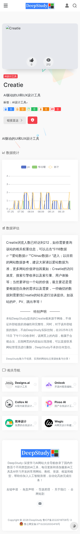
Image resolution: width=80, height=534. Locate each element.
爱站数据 (18, 256)
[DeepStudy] (40, 5)
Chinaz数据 (39, 256)
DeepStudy (35, 519)
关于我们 (60, 489)
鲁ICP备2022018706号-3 (57, 519)
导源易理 (44, 489)
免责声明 (28, 489)
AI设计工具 (11, 76)
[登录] (67, 6)
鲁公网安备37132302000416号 (41, 524)
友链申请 (12, 489)
